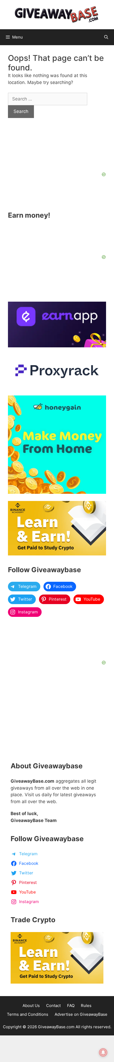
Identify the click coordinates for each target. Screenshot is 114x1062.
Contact (53, 1005)
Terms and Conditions (27, 1014)
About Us (31, 1005)
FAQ (70, 1005)
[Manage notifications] (103, 1052)
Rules (86, 1005)
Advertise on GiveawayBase (81, 1014)
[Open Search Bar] (106, 37)
